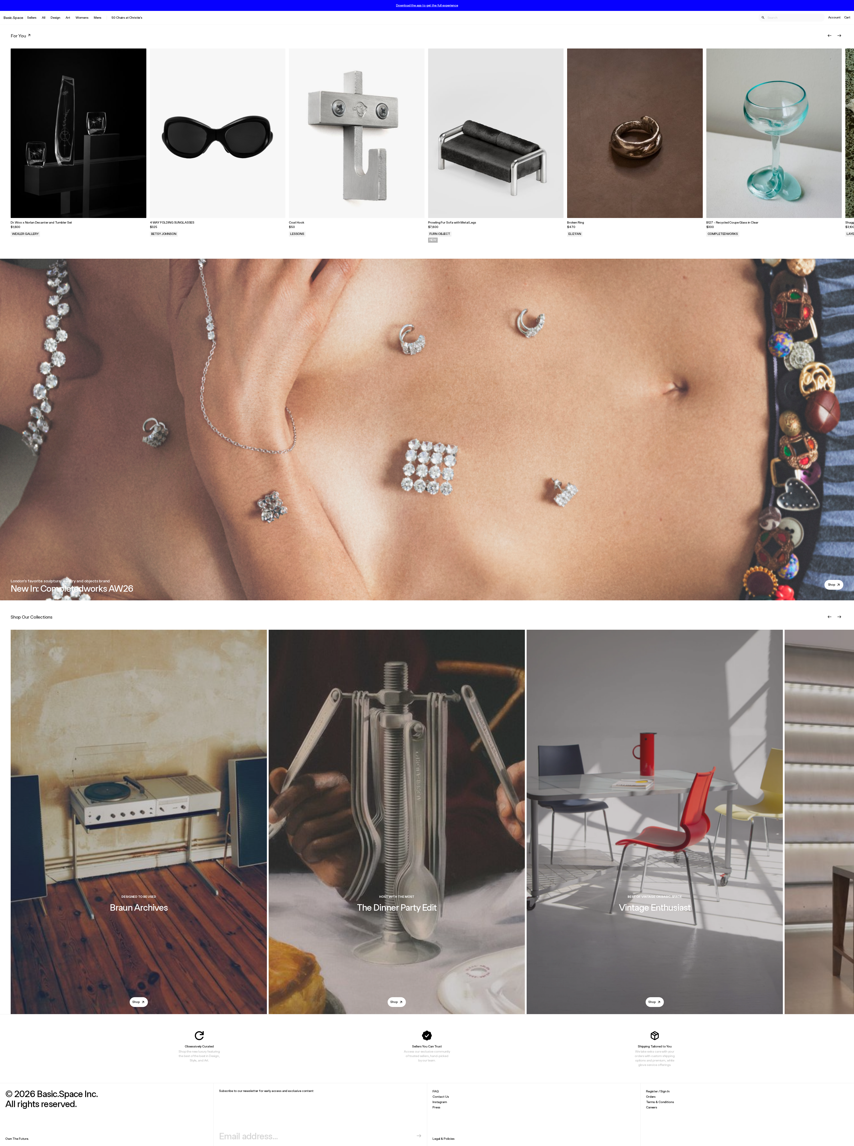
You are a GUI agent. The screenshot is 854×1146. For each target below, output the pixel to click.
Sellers (31, 17)
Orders (651, 1096)
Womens (82, 17)
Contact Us (441, 1096)
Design (55, 17)
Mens (97, 17)
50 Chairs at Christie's (126, 17)
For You (18, 35)
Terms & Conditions (660, 1102)
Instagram (440, 1102)
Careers (651, 1107)
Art (68, 17)
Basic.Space (13, 17)
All (43, 17)
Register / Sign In (657, 1091)
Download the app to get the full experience (427, 5)
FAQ (436, 1091)
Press (436, 1107)
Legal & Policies (444, 1138)
